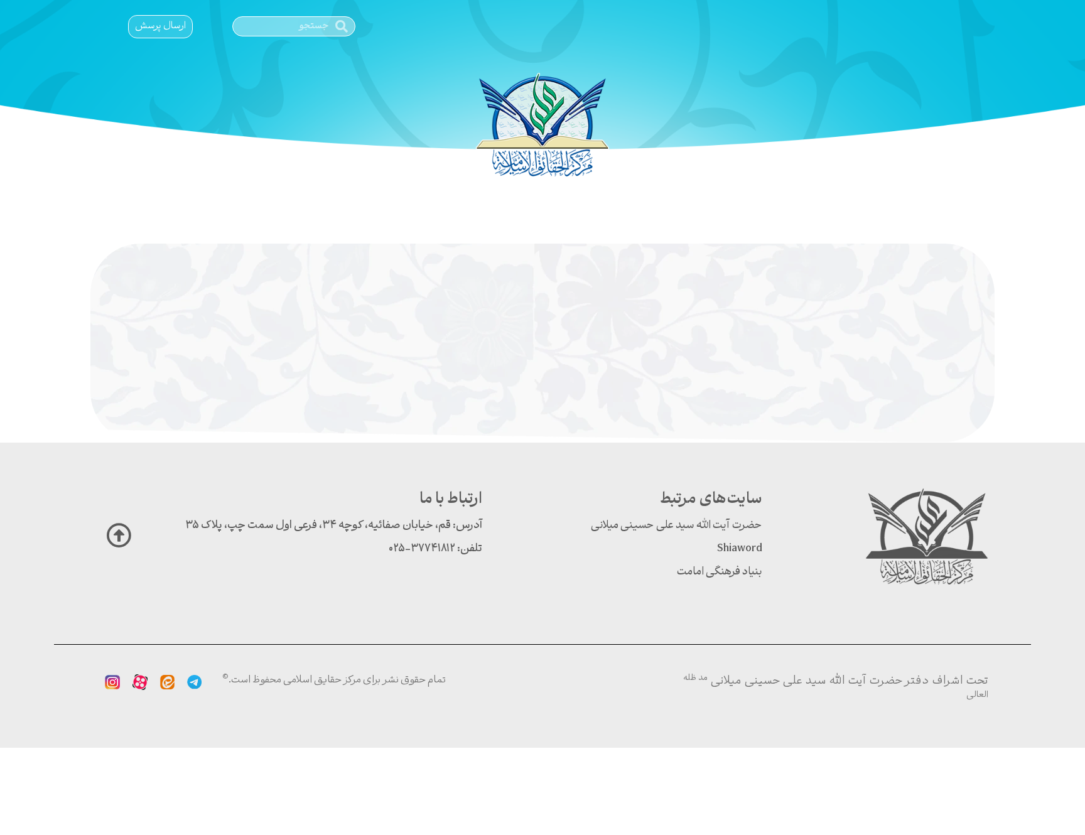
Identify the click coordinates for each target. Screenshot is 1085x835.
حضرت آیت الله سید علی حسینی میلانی (676, 526)
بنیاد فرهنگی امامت (719, 572)
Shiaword (739, 549)
